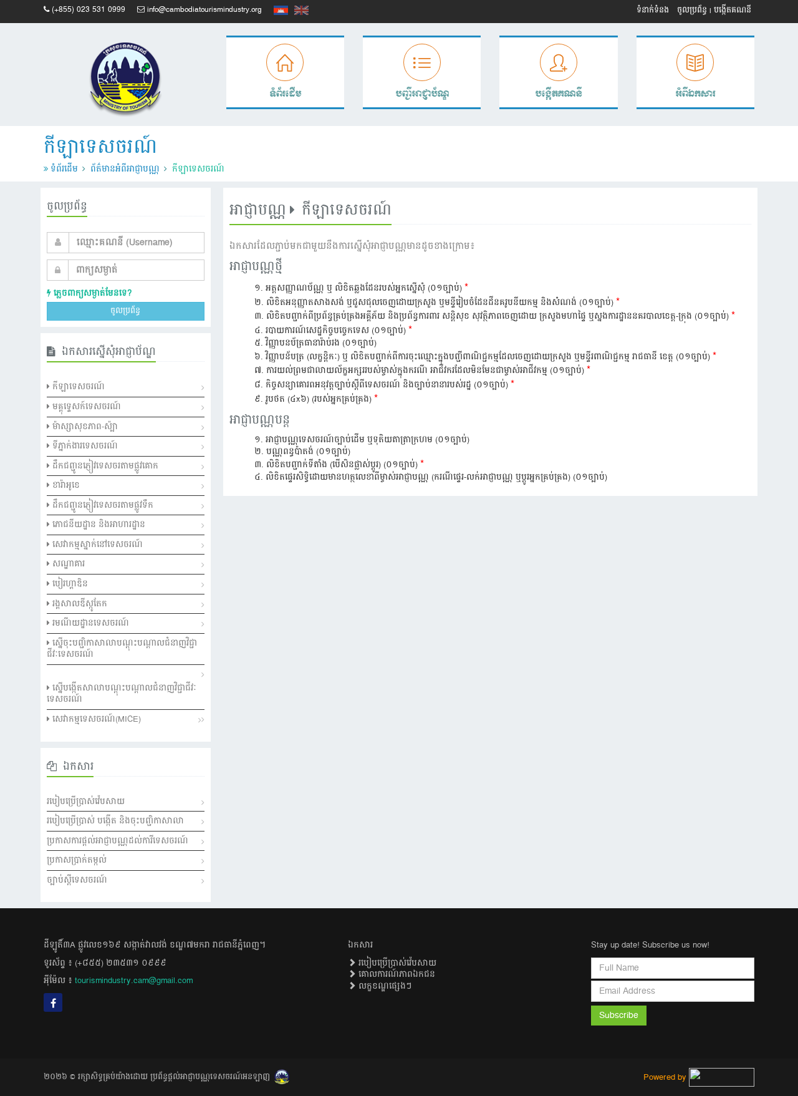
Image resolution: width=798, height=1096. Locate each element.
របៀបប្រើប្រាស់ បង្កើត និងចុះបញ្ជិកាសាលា (115, 820)
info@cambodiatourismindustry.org (204, 9)
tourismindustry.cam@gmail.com (134, 980)
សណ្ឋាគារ (67, 563)
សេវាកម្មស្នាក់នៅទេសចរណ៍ (96, 544)
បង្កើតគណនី (732, 10)
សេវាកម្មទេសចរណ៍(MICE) (95, 719)
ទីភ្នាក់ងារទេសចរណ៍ (84, 446)
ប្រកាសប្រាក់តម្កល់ (77, 860)
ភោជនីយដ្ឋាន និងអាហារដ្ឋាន (97, 524)
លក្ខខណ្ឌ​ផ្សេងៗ (383, 986)
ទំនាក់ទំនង (653, 10)
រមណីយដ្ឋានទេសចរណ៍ (89, 623)
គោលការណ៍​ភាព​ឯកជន (395, 974)
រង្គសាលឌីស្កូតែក (78, 603)
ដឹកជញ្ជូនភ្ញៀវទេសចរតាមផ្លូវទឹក (101, 505)
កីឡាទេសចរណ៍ (77, 386)
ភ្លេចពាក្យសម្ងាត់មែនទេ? (91, 293)
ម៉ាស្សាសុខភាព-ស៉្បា (84, 426)
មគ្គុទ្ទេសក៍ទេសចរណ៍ (85, 406)
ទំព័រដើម (64, 169)
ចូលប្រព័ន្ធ (692, 10)
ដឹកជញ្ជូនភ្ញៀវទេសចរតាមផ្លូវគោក (104, 465)
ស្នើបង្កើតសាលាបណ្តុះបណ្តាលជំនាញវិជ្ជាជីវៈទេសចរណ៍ (121, 694)
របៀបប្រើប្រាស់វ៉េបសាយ (86, 801)
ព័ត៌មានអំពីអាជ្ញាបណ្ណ (125, 169)
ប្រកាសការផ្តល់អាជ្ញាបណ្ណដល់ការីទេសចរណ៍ (117, 840)
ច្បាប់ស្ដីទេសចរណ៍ (77, 880)
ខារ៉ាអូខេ (65, 485)
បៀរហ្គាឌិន (69, 583)
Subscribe (618, 1015)
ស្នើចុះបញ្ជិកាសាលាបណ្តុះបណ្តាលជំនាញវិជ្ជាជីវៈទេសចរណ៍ (122, 649)
